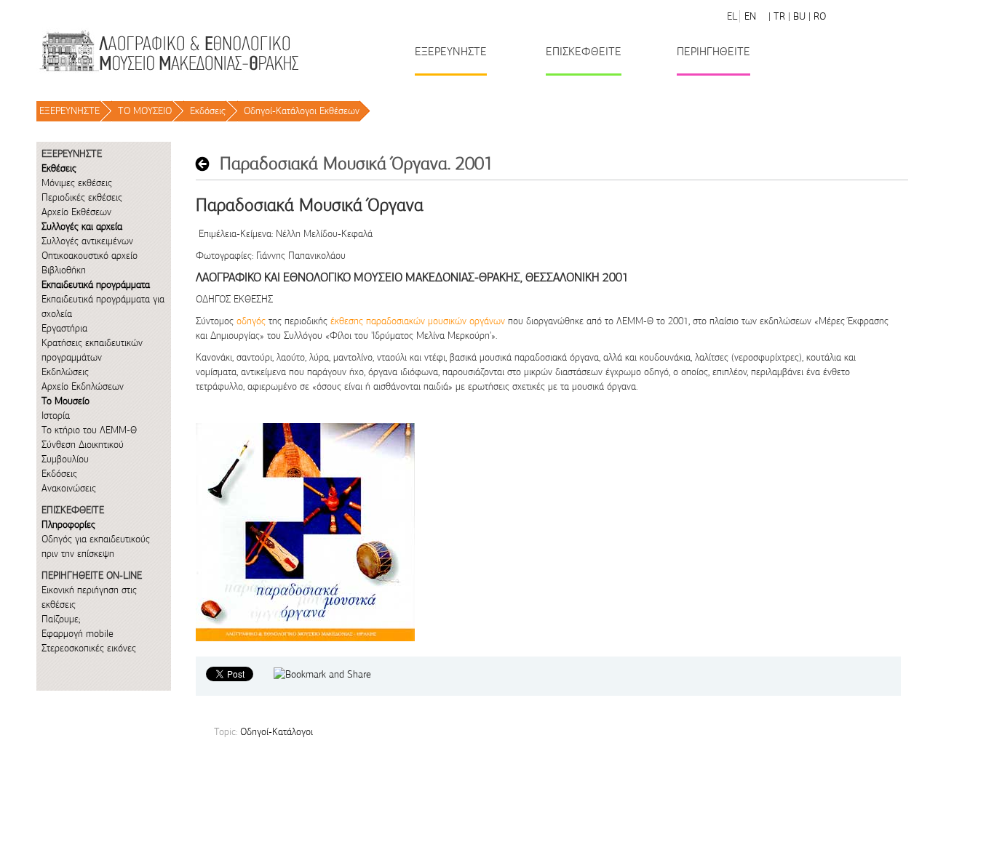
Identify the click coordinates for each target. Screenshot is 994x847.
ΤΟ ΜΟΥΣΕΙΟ (145, 111)
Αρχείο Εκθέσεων (76, 212)
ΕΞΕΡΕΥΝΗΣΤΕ (69, 111)
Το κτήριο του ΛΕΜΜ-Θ (89, 430)
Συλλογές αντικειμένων (87, 241)
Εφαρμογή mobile (77, 633)
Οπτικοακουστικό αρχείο (89, 255)
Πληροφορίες (68, 524)
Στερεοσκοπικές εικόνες (88, 648)
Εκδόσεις (208, 111)
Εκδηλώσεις (65, 372)
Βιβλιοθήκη (63, 270)
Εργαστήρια (64, 328)
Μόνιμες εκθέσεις (76, 183)
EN (750, 16)
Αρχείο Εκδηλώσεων (82, 386)
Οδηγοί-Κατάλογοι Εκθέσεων (301, 111)
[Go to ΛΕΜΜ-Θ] (168, 50)
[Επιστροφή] (206, 164)
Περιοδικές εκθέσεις (81, 197)
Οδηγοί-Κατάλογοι (276, 732)
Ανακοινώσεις (68, 488)
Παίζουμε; (60, 619)
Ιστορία (55, 415)
